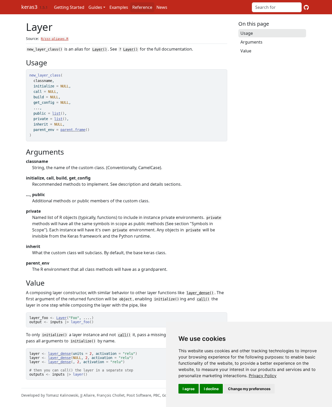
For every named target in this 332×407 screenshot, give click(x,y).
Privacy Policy (262, 375)
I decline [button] (211, 389)
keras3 (29, 6)
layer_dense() (199, 293)
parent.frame (72, 130)
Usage (246, 33)
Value (245, 51)
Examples (118, 7)
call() (203, 299)
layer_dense (59, 353)
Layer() (99, 49)
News (161, 7)
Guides (95, 7)
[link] (262, 375)
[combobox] (277, 7)
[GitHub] (306, 7)
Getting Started (69, 7)
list (56, 113)
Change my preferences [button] (249, 389)
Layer (61, 318)
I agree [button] (189, 389)
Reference (142, 7)
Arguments (251, 42)
